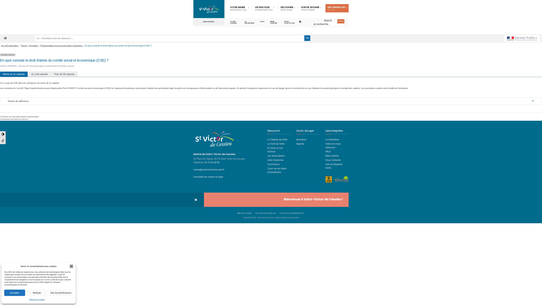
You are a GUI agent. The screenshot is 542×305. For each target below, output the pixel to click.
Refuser (37, 293)
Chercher (341, 21)
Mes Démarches (337, 8)
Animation (301, 139)
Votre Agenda (233, 22)
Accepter (14, 293)
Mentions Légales (244, 213)
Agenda (300, 143)
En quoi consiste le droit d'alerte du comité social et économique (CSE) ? (118, 45)
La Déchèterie (249, 22)
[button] (71, 266)
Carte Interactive (275, 160)
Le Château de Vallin (277, 139)
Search (328, 20)
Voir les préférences (60, 293)
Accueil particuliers (10, 45)
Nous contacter (289, 22)
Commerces (273, 164)
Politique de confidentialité (292, 213)
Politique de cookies (37, 300)
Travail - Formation (30, 45)
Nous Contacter (333, 160)
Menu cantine (273, 22)
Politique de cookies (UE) (265, 213)
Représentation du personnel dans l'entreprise (61, 45)
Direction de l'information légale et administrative (20, 117)
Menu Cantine (332, 155)
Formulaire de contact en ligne (208, 177)
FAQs (328, 151)
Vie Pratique (264, 8)
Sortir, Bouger (310, 8)
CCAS (262, 21)
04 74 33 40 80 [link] (212, 162)
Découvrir (287, 8)
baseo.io (25, 119)
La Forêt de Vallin (276, 143)
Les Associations (276, 155)
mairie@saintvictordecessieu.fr (208, 169)
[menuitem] (241, 8)
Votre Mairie (238, 8)
